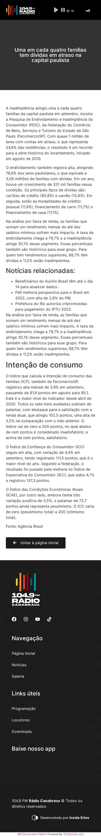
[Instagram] (26, 619)
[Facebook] (14, 619)
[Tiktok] (49, 619)
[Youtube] (37, 619)
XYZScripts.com (74, 834)
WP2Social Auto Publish (32, 834)
